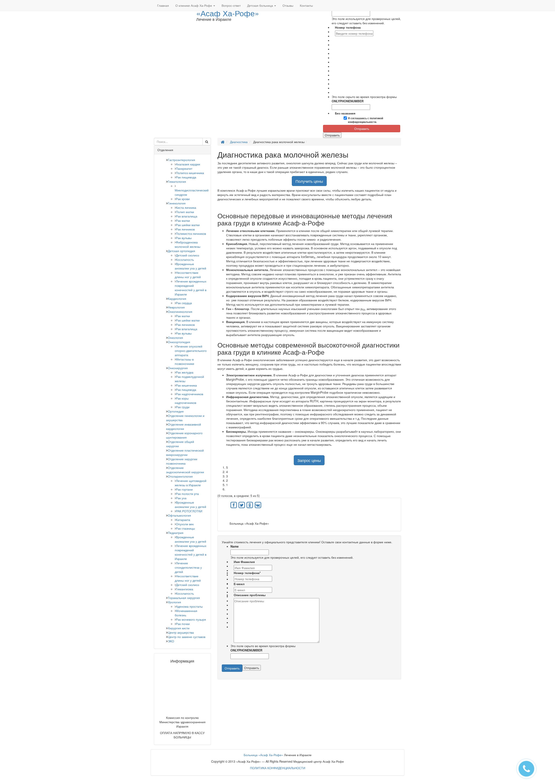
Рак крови (183, 199)
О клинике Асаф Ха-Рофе (194, 5)
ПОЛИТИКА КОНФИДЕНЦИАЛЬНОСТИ (277, 768)
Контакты (306, 5)
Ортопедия (176, 411)
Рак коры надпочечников (185, 400)
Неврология (176, 307)
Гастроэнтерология (181, 160)
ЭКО (171, 641)
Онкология (175, 337)
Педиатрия (175, 532)
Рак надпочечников (189, 394)
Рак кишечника (186, 385)
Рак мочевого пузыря (191, 619)
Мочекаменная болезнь (186, 613)
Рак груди (182, 407)
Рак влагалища (186, 216)
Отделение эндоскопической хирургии (185, 469)
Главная (163, 5)
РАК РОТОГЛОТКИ (189, 511)
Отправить (361, 128)
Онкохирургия (178, 368)
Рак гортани (184, 489)
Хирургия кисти (178, 628)
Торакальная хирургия (184, 598)
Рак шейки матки (188, 225)
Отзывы (287, 5)
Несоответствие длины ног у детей (188, 274)
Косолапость (185, 259)
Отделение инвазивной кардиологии (183, 426)
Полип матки (185, 212)
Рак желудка (184, 372)
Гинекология (177, 203)
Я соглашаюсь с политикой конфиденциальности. (365, 120)
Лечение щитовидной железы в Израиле (190, 482)
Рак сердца (184, 303)
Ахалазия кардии (188, 164)
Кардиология (177, 298)
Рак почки (183, 624)
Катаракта (183, 519)
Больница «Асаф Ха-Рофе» (263, 755)
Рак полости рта (187, 493)
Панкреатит (184, 168)
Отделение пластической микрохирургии (185, 452)
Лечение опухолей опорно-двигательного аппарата (191, 350)
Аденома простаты (189, 606)
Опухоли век (185, 524)
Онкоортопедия (179, 342)
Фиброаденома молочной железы (187, 244)
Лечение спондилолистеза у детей (188, 567)
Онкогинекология (180, 311)
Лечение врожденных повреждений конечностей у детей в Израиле (190, 287)
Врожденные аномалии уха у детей (190, 266)
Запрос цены (309, 460)
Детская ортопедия (181, 251)
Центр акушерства (181, 632)
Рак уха (181, 498)
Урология (174, 602)
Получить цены (309, 181)
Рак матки (183, 220)
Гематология (177, 181)
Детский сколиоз (187, 255)
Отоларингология (180, 476)
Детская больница (260, 5)
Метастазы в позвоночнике (184, 361)
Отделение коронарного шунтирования (184, 435)
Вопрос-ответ (231, 5)
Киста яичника (186, 207)
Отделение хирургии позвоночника (181, 461)
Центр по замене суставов (186, 637)
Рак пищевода (186, 177)
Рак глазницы (185, 528)
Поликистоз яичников (191, 233)
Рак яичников (185, 229)
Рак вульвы (184, 238)
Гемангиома (184, 589)
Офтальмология (179, 515)
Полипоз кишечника (190, 173)
